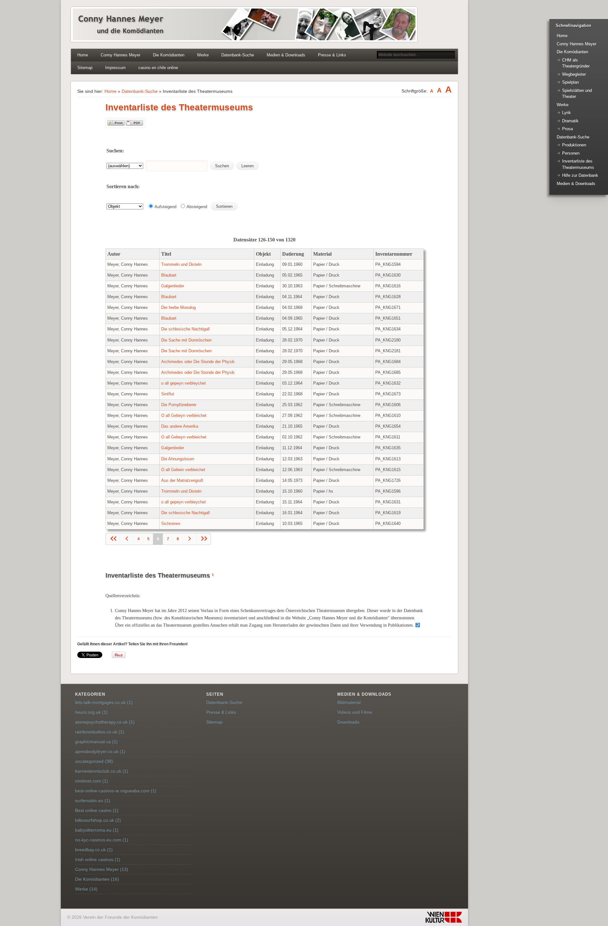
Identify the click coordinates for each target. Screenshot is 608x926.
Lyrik (566, 112)
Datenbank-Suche (237, 55)
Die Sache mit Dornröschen (186, 340)
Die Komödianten (168, 55)
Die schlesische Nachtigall (185, 329)
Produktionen (574, 145)
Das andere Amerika (179, 426)
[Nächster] (189, 539)
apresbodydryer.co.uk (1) (100, 751)
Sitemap (84, 67)
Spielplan (570, 82)
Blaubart (168, 275)
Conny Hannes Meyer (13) (101, 869)
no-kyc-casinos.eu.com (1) (101, 839)
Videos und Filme (354, 712)
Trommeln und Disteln (181, 264)
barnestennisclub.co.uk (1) (101, 771)
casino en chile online (158, 67)
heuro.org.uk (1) (91, 712)
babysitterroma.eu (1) (96, 830)
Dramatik (570, 120)
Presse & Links (332, 55)
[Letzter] (203, 539)
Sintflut (167, 394)
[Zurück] (126, 539)
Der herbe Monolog (178, 307)
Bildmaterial (349, 702)
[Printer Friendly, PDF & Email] (125, 126)
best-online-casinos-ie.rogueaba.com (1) (115, 790)
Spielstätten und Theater (577, 93)
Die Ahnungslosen (177, 459)
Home (82, 55)
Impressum (115, 67)
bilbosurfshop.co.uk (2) (98, 820)
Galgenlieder (172, 286)
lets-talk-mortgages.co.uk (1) (104, 702)
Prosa (567, 128)
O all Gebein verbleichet (183, 470)
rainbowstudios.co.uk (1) (99, 731)
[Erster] (112, 539)
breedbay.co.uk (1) (94, 849)
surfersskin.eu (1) (92, 800)
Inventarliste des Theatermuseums (578, 164)
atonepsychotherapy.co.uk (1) (105, 722)
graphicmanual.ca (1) (96, 741)
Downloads (348, 722)
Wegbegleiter (574, 74)
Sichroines (170, 523)
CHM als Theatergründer (576, 63)
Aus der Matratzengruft (182, 480)
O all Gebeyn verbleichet (183, 415)
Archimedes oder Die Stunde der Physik (198, 362)
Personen (571, 153)
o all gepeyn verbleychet (183, 383)
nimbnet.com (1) (91, 780)
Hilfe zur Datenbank (580, 175)
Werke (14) (86, 888)
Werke (203, 55)
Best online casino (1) (96, 810)
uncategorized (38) (94, 761)
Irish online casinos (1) (97, 859)
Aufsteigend (165, 206)
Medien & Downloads (286, 55)
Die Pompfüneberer (178, 405)
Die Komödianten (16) (97, 879)
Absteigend (196, 206)
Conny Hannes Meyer (120, 55)
